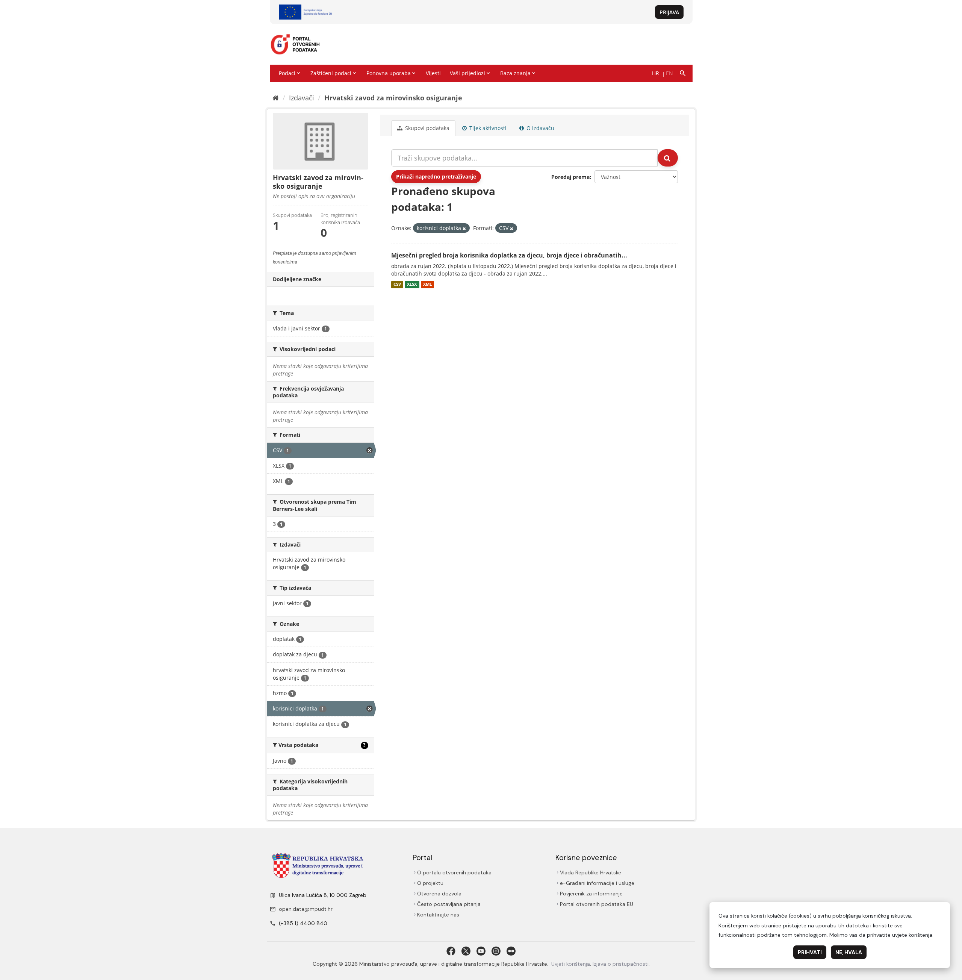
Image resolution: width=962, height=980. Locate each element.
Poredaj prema (570, 176)
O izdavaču (539, 128)
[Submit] (668, 158)
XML (427, 284)
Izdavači (301, 97)
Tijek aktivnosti (487, 128)
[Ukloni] (464, 228)
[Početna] (275, 97)
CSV (397, 284)
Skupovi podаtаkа (426, 128)
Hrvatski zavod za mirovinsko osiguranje (393, 97)
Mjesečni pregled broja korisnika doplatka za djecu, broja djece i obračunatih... (509, 255)
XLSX (412, 284)
